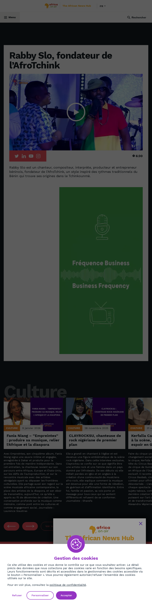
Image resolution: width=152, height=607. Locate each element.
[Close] (140, 523)
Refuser (17, 595)
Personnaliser (40, 595)
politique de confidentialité (67, 585)
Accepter (66, 595)
